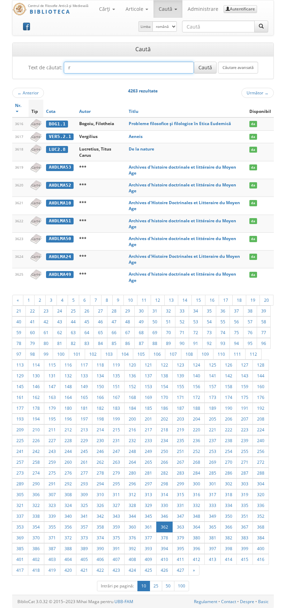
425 (148, 570)
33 (182, 311)
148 (68, 386)
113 (20, 365)
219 (180, 429)
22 (32, 311)
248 (132, 451)
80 (46, 343)
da (253, 124)
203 (180, 419)
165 (84, 397)
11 (144, 300)
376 (132, 537)
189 (212, 408)
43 (59, 321)
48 (127, 321)
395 (180, 548)
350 (228, 516)
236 (196, 440)
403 (52, 559)
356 (68, 527)
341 (84, 516)
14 (184, 300)
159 (244, 386)
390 (100, 548)
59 (18, 332)
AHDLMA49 (60, 274)
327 (116, 505)
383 (244, 537)
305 (20, 494)
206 (228, 419)
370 (36, 537)
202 (164, 419)
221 (212, 429)
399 (244, 548)
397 (212, 548)
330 (164, 505)
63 (73, 332)
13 (171, 300)
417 (20, 570)
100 (61, 354)
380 (196, 537)
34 (195, 311)
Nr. (18, 105)
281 (148, 473)
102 (93, 354)
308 (68, 494)
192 (260, 408)
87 (141, 343)
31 (154, 311)
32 (168, 311)
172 (196, 397)
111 (237, 354)
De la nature (141, 149)
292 (68, 483)
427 (180, 570)
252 (196, 451)
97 (18, 354)
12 (157, 300)
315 (180, 494)
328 (132, 505)
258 (36, 462)
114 (36, 365)
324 (68, 505)
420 (68, 570)
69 (154, 332)
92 (209, 343)
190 (228, 408)
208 (260, 419)
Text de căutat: (45, 67)
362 (164, 527)
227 (52, 440)
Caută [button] (166, 9)
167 (116, 397)
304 (260, 483)
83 (86, 343)
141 (212, 375)
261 (84, 462)
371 (52, 537)
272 (260, 462)
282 (164, 473)
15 (198, 300)
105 (141, 354)
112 (253, 354)
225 (20, 440)
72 (195, 332)
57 (250, 321)
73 (209, 332)
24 (59, 311)
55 (222, 321)
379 (180, 537)
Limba (146, 26)
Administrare (203, 9)
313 (148, 494)
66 (114, 332)
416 (260, 559)
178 (36, 408)
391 (116, 548)
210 (36, 429)
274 (36, 473)
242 (36, 451)
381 (212, 537)
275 (52, 473)
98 (32, 354)
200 (132, 419)
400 (260, 548)
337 (20, 516)
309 (84, 494)
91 (195, 343)
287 (244, 473)
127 (244, 365)
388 (68, 548)
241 (20, 451)
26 (86, 311)
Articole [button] (135, 9)
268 (196, 462)
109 (205, 354)
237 (212, 440)
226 (36, 440)
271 (244, 462)
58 (263, 321)
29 (127, 311)
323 (52, 505)
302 (228, 483)
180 (68, 408)
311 (116, 494)
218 (164, 429)
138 (164, 375)
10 (130, 300)
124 (196, 365)
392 (132, 548)
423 (116, 570)
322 (36, 505)
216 (132, 429)
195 (52, 419)
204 (196, 419)
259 (52, 462)
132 (68, 375)
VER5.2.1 (60, 136)
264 (132, 462)
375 (116, 537)
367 (244, 527)
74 (222, 332)
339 (52, 516)
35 (209, 311)
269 (212, 462)
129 (20, 375)
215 (116, 429)
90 (182, 343)
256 (260, 451)
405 (84, 559)
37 (236, 311)
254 (228, 451)
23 (46, 311)
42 (46, 321)
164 (68, 397)
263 (116, 462)
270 (228, 462)
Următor (258, 92)
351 (244, 516)
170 (164, 397)
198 (100, 419)
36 (222, 311)
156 (196, 386)
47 (114, 321)
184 (132, 408)
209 (20, 429)
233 (148, 440)
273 (20, 473)
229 (84, 440)
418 (36, 570)
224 (260, 429)
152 (132, 386)
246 (100, 451)
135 (116, 375)
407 (116, 559)
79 (32, 343)
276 (68, 473)
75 (236, 332)
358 (100, 527)
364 (196, 527)
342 (100, 516)
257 (20, 462)
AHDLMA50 (60, 238)
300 (196, 483)
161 (20, 397)
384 (260, 537)
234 (164, 440)
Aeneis (136, 136)
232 (132, 440)
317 (212, 494)
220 (196, 429)
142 (228, 375)
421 (84, 570)
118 (100, 365)
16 (212, 300)
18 (239, 300)
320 (260, 494)
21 (18, 311)
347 (180, 516)
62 (59, 332)
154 (164, 386)
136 (132, 375)
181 (84, 408)
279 (116, 473)
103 (109, 354)
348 (196, 516)
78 (18, 343)
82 (73, 343)
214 (100, 429)
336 (260, 505)
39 (263, 311)
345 (148, 516)
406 (100, 559)
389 (84, 548)
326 (100, 505)
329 (148, 505)
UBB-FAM (123, 602)
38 (250, 311)
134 (100, 375)
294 (100, 483)
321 (20, 505)
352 (260, 516)
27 (100, 311)
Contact (228, 602)
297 (148, 483)
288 (260, 473)
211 (52, 429)
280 (132, 473)
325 (84, 505)
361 (148, 527)
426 (164, 570)
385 (20, 548)
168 (132, 397)
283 (180, 473)
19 (252, 300)
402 (36, 559)
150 (100, 386)
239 (244, 440)
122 (164, 365)
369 (20, 537)
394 (164, 548)
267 (180, 462)
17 (225, 300)
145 (20, 386)
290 (36, 483)
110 (221, 354)
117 (84, 365)
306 (36, 494)
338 (36, 516)
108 (189, 354)
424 (132, 570)
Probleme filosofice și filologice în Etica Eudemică (180, 123)
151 (116, 386)
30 (141, 311)
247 (116, 451)
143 (244, 375)
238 (228, 440)
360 (132, 527)
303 (244, 483)
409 (148, 559)
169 (148, 397)
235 (180, 440)
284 (196, 473)
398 (228, 548)
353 (20, 527)
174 (228, 397)
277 (84, 473)
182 (100, 408)
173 (212, 397)
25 (73, 311)
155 (180, 386)
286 (228, 473)
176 (260, 397)
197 (84, 419)
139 (180, 375)
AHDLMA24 (60, 256)
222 (228, 429)
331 (180, 505)
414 (228, 559)
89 (168, 343)
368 (260, 527)
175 (244, 397)
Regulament (205, 602)
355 (52, 527)
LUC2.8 (57, 149)
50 (154, 321)
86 (127, 343)
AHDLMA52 (60, 185)
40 (18, 321)
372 (68, 537)
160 (260, 386)
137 (148, 375)
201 (148, 419)
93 (222, 343)
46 (100, 321)
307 (52, 494)
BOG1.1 (57, 123)
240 (260, 440)
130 (36, 375)
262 (100, 462)
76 (250, 332)
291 (52, 483)
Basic (263, 602)
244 (68, 451)
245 (84, 451)
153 (148, 386)
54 (209, 321)
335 (244, 505)
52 (182, 321)
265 (148, 462)
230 (100, 440)
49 (141, 321)
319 (244, 494)
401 (20, 559)
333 (212, 505)
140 (196, 375)
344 (132, 516)
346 (164, 516)
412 (196, 559)
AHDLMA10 (60, 203)
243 (52, 451)
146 (36, 386)
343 (116, 516)
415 (244, 559)
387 (52, 548)
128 (260, 365)
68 (141, 332)
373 (84, 537)
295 (116, 483)
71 (182, 332)
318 (228, 494)
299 (180, 483)
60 (32, 332)
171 (180, 397)
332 (196, 505)
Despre (247, 602)
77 (263, 332)
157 (212, 386)
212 (68, 429)
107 (173, 354)
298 (164, 483)
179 (52, 408)
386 (36, 548)
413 (212, 559)
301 (212, 483)
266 (164, 462)
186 (164, 408)
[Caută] (261, 26)
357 (84, 527)
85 (114, 343)
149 (84, 386)
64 (86, 332)
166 (100, 397)
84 (100, 343)
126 (228, 365)
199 (116, 419)
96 (263, 343)
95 (250, 343)
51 (168, 321)
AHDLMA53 (60, 167)
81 (59, 343)
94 (236, 343)
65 (100, 332)
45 (86, 321)
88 (154, 343)
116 (68, 365)
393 (148, 548)
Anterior (28, 92)
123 (180, 365)
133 (84, 375)
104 (125, 354)
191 (244, 408)
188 (196, 408)
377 (148, 537)
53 (195, 321)
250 (164, 451)
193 (20, 419)
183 (116, 408)
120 (132, 365)
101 (77, 354)
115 (52, 365)
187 (180, 408)
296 (132, 483)
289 (20, 483)
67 (127, 332)
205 (212, 419)
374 (100, 537)
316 (196, 494)
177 (20, 408)
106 (157, 354)
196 (68, 419)
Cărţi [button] (105, 9)
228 (68, 440)
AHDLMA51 (60, 220)
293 (84, 483)
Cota (50, 111)
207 (244, 419)
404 (68, 559)
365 (212, 527)
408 (132, 559)
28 (114, 311)
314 (164, 494)
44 (73, 321)
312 (132, 494)
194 (36, 419)
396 (196, 548)
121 (148, 365)
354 (36, 527)
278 (100, 473)
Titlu (133, 111)
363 (180, 527)
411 (180, 559)
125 (212, 365)
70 (168, 332)
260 (68, 462)
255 (244, 451)
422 (100, 570)
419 (52, 570)
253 (212, 451)
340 (68, 516)
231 (116, 440)
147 (52, 386)
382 (228, 537)
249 (148, 451)
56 (236, 321)
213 (84, 429)
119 (116, 365)
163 (52, 397)
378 (164, 537)
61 (46, 332)
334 (228, 505)
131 (52, 375)
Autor (85, 111)
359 (116, 527)
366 (228, 527)
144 (260, 375)
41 (32, 321)
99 (46, 354)
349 (212, 516)
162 (36, 397)
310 (100, 494)
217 (148, 429)
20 (266, 300)
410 (164, 559)
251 (180, 451)
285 (212, 473)
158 (228, 386)
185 (148, 408)
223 (244, 429)
